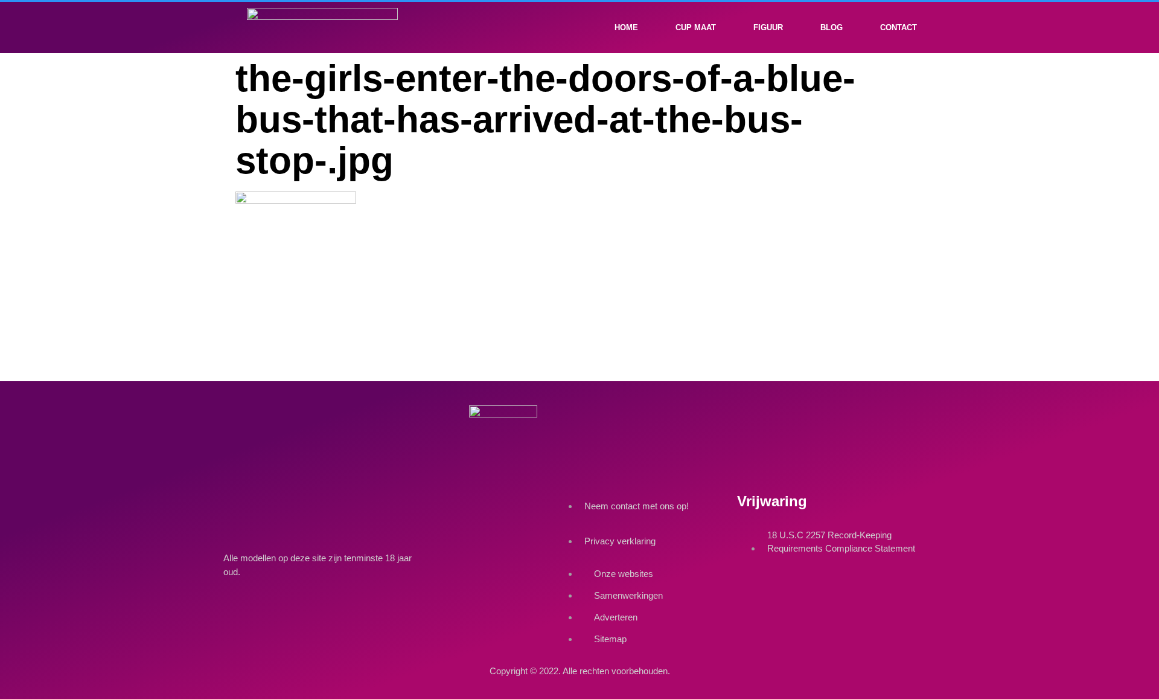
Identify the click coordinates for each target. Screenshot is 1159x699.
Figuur (768, 27)
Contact (898, 27)
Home (626, 27)
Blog (831, 27)
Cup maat (695, 27)
